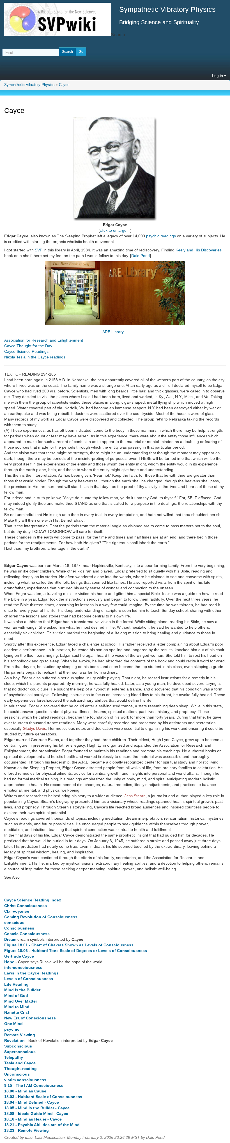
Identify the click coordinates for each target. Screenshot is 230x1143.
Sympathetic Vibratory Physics (29, 85)
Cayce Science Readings (26, 351)
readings (168, 236)
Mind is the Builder (22, 990)
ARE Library (113, 332)
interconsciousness (23, 967)
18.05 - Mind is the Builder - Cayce (37, 1108)
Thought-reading (20, 1068)
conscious (14, 922)
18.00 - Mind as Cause (25, 1091)
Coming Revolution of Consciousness (40, 917)
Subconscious (18, 1046)
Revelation (14, 1040)
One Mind (13, 1023)
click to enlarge (113, 230)
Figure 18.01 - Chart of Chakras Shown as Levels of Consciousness (69, 945)
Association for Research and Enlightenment (43, 340)
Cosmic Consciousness (27, 933)
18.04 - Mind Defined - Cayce (31, 1102)
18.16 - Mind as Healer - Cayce (33, 1119)
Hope (9, 962)
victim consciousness (25, 1080)
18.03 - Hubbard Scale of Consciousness (43, 1096)
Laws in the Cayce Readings (31, 973)
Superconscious (20, 1051)
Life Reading (16, 984)
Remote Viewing (19, 1035)
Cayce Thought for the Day (28, 346)
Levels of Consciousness (28, 978)
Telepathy (13, 1057)
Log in (218, 75)
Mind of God (16, 995)
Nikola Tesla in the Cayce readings (34, 357)
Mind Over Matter (20, 1001)
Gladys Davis (34, 728)
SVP (38, 250)
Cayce (64, 85)
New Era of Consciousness (30, 1018)
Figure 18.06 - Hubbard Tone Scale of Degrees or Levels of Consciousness (75, 950)
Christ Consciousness (25, 905)
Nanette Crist (16, 1012)
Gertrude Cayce (19, 956)
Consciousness (19, 928)
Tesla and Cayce (20, 1063)
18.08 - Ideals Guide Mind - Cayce (36, 1113)
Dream (10, 939)
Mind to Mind (16, 1007)
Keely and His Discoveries (199, 250)
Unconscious (17, 1074)
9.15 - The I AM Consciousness (33, 1085)
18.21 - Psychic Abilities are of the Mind (42, 1124)
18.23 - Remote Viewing (26, 1130)
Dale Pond (140, 255)
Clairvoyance (16, 911)
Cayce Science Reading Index (32, 900)
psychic (152, 236)
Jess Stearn (135, 796)
